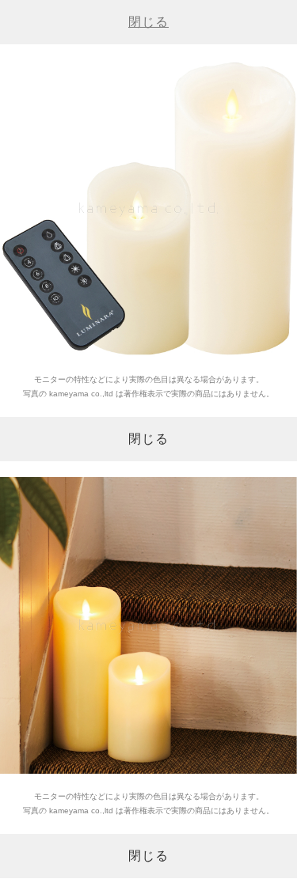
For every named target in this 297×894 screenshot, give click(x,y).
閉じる (148, 21)
